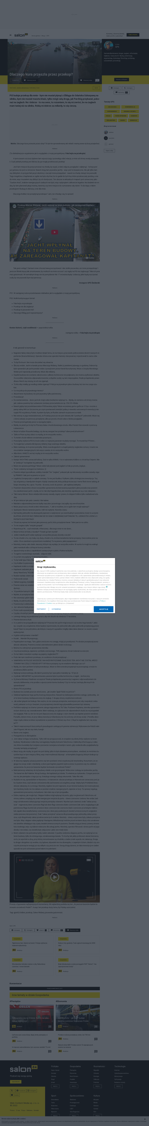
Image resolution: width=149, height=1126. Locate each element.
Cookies (49, 603)
